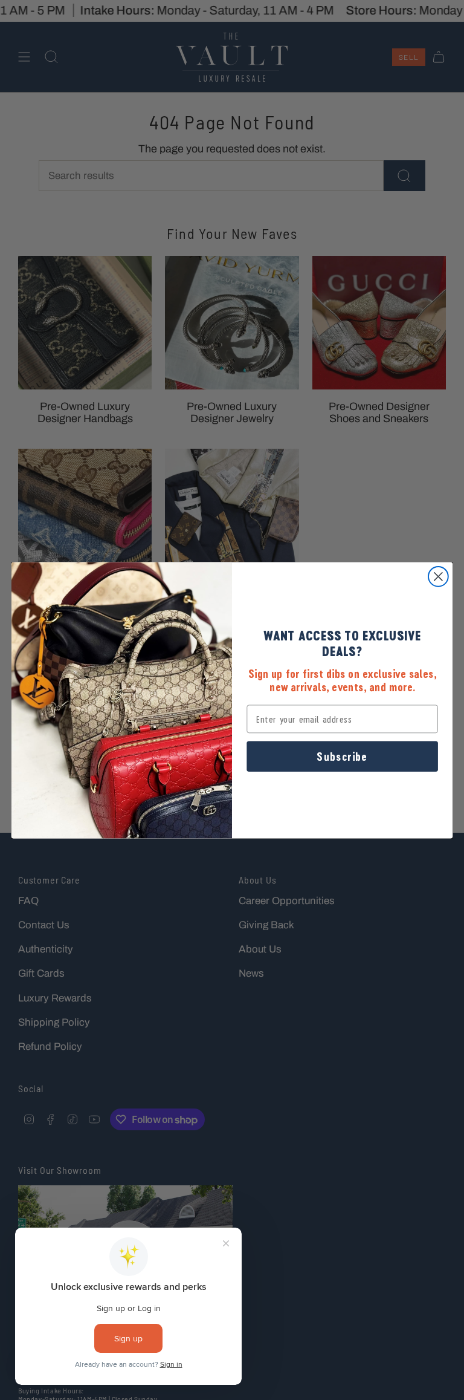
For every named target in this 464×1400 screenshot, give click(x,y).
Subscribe (342, 756)
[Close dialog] (438, 577)
